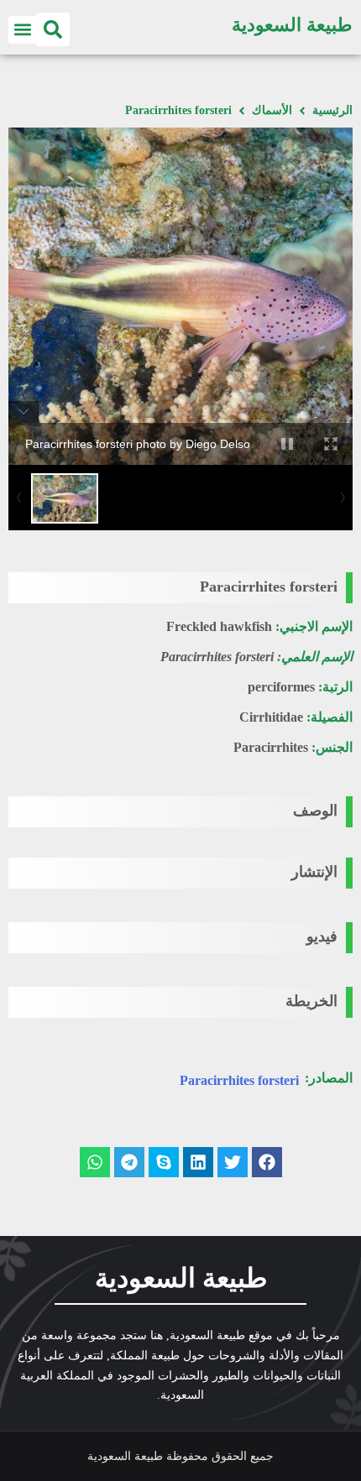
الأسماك (272, 110)
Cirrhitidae (271, 717)
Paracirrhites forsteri (239, 1080)
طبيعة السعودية (292, 24)
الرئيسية (332, 110)
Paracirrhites (270, 747)
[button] (53, 29)
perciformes (281, 687)
